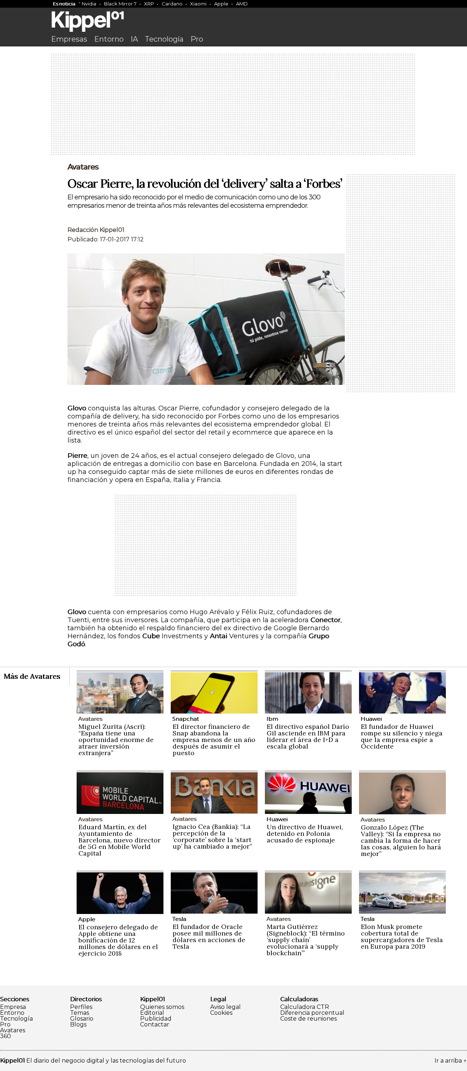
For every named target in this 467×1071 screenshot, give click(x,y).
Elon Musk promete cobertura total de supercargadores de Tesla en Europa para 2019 (402, 936)
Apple (221, 4)
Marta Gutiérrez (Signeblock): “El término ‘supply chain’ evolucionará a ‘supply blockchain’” (306, 939)
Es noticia (64, 4)
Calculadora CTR (304, 1007)
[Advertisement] (233, 105)
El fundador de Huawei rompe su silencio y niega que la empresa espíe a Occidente (402, 736)
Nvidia (89, 4)
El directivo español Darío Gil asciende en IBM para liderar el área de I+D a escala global (308, 736)
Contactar (154, 1025)
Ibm (272, 718)
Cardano (172, 4)
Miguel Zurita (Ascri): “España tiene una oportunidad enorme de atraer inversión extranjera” (116, 739)
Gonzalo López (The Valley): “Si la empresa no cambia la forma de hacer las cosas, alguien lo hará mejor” (401, 840)
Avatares (83, 166)
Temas (79, 1013)
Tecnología (164, 39)
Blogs (78, 1025)
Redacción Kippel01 (95, 229)
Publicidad (155, 1019)
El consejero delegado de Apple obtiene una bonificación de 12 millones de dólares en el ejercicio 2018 (118, 940)
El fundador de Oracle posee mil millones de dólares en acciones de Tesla (209, 936)
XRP (149, 4)
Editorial (152, 1013)
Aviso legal (225, 1007)
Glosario (81, 1019)
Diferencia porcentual (312, 1013)
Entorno (109, 39)
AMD (242, 4)
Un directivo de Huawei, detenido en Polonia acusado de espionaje (305, 833)
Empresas (69, 39)
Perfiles (81, 1007)
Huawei (371, 718)
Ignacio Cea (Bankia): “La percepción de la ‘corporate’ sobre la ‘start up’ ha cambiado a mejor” (212, 836)
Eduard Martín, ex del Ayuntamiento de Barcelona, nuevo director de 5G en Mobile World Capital (119, 840)
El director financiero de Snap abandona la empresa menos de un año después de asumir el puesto (214, 739)
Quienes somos (162, 1007)
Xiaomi (198, 4)
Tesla (179, 918)
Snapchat (185, 718)
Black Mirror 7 (120, 4)
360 (5, 1036)
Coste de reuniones (308, 1019)
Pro (196, 39)
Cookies (221, 1013)
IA (134, 39)
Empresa (13, 1007)
